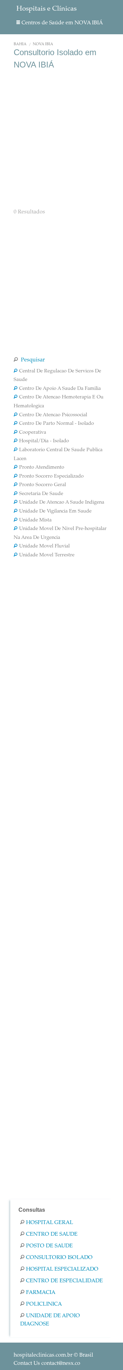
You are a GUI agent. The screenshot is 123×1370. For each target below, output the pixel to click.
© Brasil (53, 1355)
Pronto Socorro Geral (42, 485)
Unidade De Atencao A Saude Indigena (61, 502)
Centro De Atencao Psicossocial (53, 415)
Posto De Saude (49, 1246)
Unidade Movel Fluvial (44, 546)
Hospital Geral (49, 1222)
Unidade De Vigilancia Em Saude (55, 511)
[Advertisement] (61, 138)
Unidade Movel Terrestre (46, 555)
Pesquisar (32, 360)
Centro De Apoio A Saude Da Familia (60, 388)
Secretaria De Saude (41, 494)
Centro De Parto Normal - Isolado (56, 423)
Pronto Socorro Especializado (51, 476)
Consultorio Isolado (59, 1257)
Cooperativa (32, 432)
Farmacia (40, 1292)
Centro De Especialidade (64, 1281)
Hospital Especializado (62, 1269)
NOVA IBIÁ (43, 44)
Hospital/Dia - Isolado (44, 441)
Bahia (20, 44)
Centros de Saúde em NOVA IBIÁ (62, 23)
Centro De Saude (52, 1234)
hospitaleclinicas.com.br (43, 1355)
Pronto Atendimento (41, 467)
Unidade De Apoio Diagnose (50, 1320)
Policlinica (44, 1304)
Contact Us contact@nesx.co (47, 1363)
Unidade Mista (35, 520)
